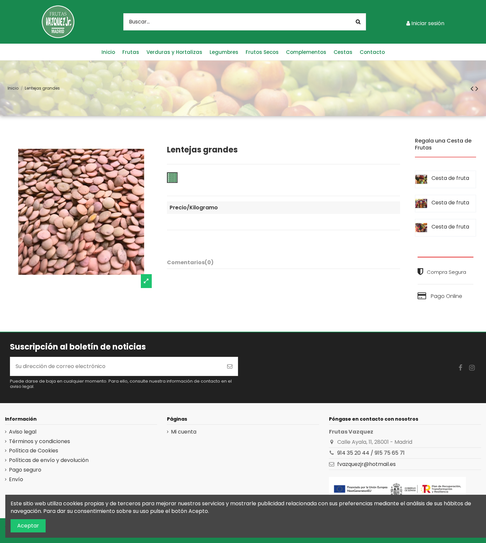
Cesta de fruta (450, 178)
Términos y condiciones (39, 441)
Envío (16, 479)
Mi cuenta (183, 432)
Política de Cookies (33, 450)
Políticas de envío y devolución (49, 460)
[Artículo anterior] (472, 88)
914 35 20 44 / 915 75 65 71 (371, 453)
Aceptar (28, 525)
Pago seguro (25, 470)
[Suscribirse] (230, 366)
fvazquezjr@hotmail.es (366, 464)
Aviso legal (22, 432)
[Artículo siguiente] (476, 88)
